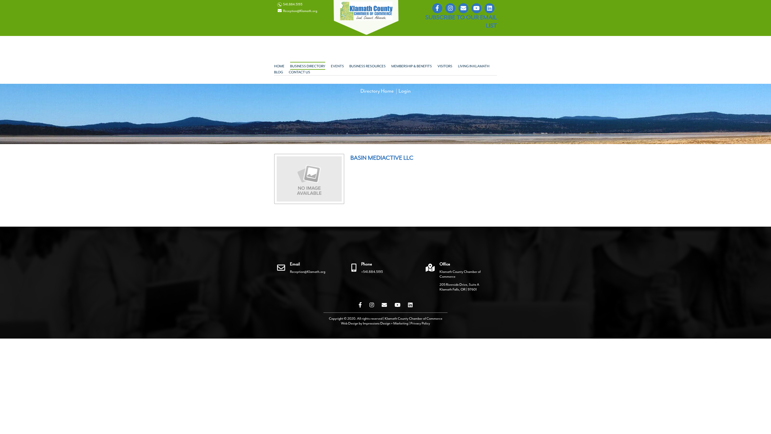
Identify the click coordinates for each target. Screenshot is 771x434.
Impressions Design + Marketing (385, 323)
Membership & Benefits (411, 66)
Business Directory (307, 66)
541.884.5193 (292, 4)
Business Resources (367, 66)
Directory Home (377, 91)
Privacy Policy (420, 323)
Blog (278, 72)
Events (337, 66)
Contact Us (299, 72)
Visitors (445, 66)
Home (279, 66)
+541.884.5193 (372, 271)
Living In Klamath (474, 66)
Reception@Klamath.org (299, 11)
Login (405, 91)
